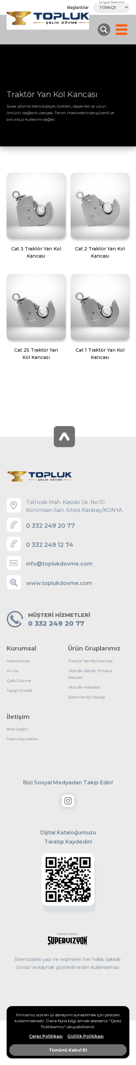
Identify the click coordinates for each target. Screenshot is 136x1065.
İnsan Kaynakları (23, 738)
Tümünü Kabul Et (68, 1050)
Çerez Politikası (46, 1036)
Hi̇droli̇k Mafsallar (84, 687)
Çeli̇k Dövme (19, 680)
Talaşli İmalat (19, 690)
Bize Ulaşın (17, 728)
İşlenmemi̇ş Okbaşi (86, 697)
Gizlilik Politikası (85, 1036)
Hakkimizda (18, 660)
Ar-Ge (12, 670)
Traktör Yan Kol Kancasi (90, 660)
